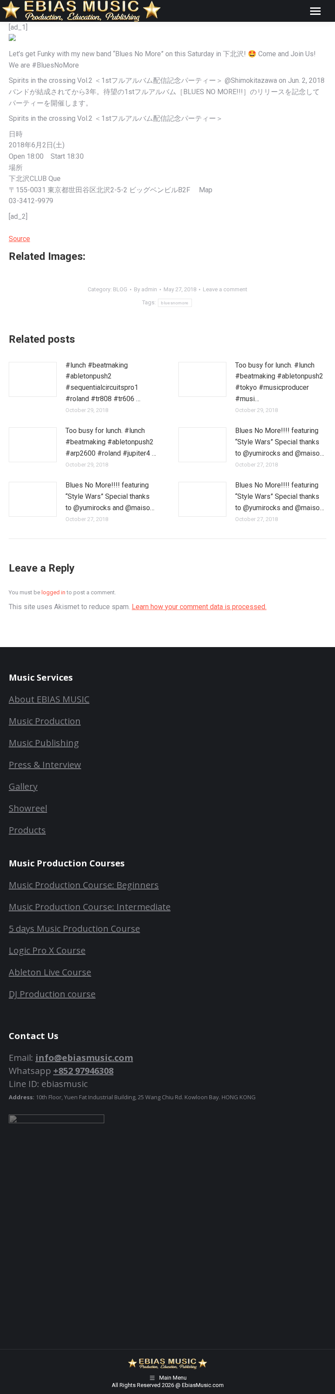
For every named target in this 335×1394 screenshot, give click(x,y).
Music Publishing (44, 743)
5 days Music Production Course (74, 928)
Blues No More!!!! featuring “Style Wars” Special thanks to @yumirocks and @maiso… (279, 441)
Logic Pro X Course (47, 950)
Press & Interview (45, 764)
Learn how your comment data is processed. (199, 607)
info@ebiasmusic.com (84, 1057)
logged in (53, 592)
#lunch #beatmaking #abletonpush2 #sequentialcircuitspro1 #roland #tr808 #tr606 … (102, 382)
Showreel (28, 808)
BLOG (120, 289)
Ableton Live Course (50, 972)
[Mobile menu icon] (315, 11)
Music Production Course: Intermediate (90, 907)
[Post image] (33, 379)
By (145, 289)
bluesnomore (174, 302)
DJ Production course (52, 994)
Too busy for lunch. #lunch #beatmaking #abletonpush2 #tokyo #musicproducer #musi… (279, 382)
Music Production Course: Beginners (84, 885)
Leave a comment (225, 289)
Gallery (23, 786)
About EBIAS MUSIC (49, 699)
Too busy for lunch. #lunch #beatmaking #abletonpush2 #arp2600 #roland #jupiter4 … (110, 441)
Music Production (45, 721)
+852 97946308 (83, 1071)
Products (27, 830)
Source (19, 239)
